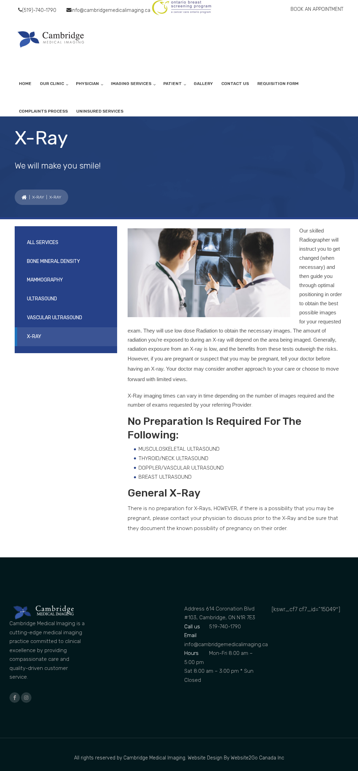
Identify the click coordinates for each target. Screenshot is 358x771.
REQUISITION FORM (278, 83)
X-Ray (38, 197)
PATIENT (172, 83)
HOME (25, 83)
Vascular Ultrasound (54, 318)
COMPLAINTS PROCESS (43, 111)
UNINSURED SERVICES (99, 111)
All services (42, 242)
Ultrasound (42, 299)
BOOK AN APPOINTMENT (317, 9)
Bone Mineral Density (53, 261)
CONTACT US (235, 83)
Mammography (45, 280)
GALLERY (203, 83)
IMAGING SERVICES (131, 83)
